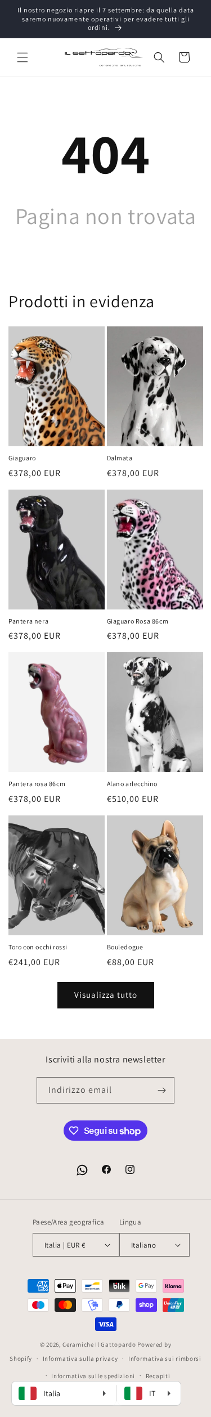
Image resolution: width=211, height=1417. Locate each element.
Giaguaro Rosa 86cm (138, 621)
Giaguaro (22, 458)
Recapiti (158, 1376)
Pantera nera (28, 621)
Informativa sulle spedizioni (93, 1376)
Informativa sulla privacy (80, 1358)
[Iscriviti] (161, 1090)
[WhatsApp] (82, 1170)
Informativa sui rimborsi (164, 1358)
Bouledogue (125, 947)
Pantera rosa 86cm (36, 783)
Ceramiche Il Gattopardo (99, 1344)
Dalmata (120, 458)
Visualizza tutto (105, 994)
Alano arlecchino (132, 783)
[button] (22, 57)
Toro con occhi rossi (38, 947)
